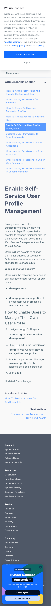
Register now (24, 598)
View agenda (24, 593)
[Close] (40, 567)
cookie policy (37, 45)
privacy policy (18, 45)
